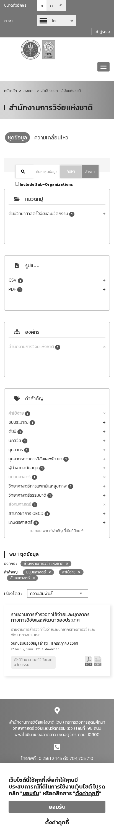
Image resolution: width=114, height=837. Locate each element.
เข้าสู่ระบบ (102, 32)
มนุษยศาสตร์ (22, 477)
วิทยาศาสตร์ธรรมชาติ (30, 495)
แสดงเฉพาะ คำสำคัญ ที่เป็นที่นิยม (55, 531)
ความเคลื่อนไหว (51, 137)
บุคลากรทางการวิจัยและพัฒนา (38, 459)
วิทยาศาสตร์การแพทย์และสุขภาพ (40, 486)
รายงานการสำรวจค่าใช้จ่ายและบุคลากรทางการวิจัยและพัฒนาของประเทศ (50, 617)
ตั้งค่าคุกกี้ (57, 822)
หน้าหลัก (10, 91)
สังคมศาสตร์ (22, 504)
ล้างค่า (90, 172)
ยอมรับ (57, 807)
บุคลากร (18, 449)
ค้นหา (71, 171)
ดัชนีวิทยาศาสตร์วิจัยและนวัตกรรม (40, 213)
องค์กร (29, 91)
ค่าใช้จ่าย (18, 413)
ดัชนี (15, 431)
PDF (14, 289)
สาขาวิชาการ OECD (28, 513)
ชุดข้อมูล (17, 137)
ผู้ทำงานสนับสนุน (26, 468)
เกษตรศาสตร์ (23, 522)
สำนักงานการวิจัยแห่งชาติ (33, 346)
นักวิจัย (17, 440)
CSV (15, 280)
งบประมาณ (21, 422)
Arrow (56, 20)
